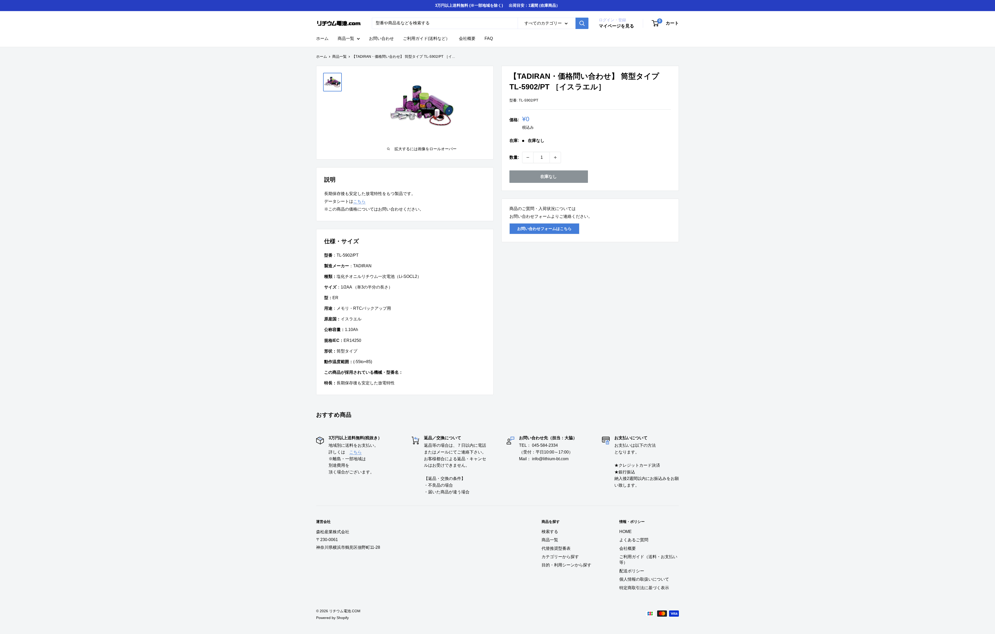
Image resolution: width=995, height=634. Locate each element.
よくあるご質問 (633, 540)
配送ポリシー (631, 571)
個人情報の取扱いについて (644, 579)
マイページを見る (616, 26)
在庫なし (548, 176)
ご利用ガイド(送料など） (426, 38)
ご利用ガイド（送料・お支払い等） (648, 559)
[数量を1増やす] (555, 157)
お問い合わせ (381, 38)
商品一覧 (346, 38)
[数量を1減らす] (527, 157)
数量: (514, 157)
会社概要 (467, 38)
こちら (359, 201)
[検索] (581, 23)
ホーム (322, 38)
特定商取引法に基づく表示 (644, 588)
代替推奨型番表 (556, 548)
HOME (625, 531)
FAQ (489, 38)
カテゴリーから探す (560, 556)
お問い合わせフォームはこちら (544, 228)
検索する (550, 531)
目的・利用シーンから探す (566, 565)
